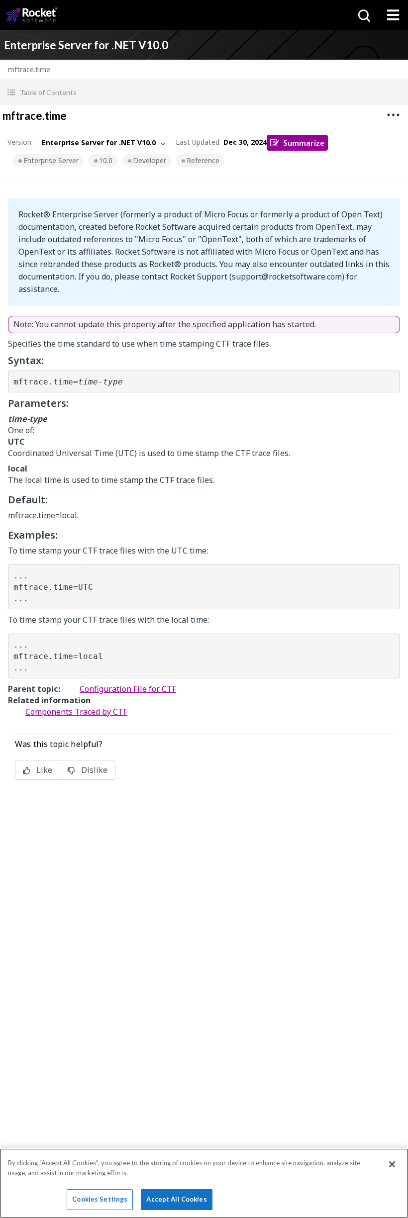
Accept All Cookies (176, 1199)
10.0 (105, 160)
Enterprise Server (51, 160)
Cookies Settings (99, 1199)
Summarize (303, 142)
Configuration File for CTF (128, 688)
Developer (149, 160)
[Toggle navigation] (393, 14)
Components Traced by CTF (76, 711)
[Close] (392, 1164)
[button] (204, 92)
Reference (203, 160)
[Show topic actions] (393, 115)
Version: (20, 142)
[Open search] (363, 14)
